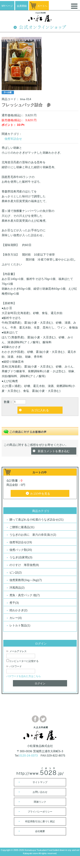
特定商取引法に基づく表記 (40, 821)
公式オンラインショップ (40, 28)
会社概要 (40, 831)
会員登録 (22, 5)
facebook (35, 718)
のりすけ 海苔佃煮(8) (24, 565)
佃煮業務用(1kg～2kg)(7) (25, 580)
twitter (43, 718)
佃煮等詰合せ (13, 138)
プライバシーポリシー (40, 811)
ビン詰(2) (15, 572)
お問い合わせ (40, 792)
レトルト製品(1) (19, 625)
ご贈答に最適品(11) (21, 527)
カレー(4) (15, 617)
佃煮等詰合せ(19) (20, 542)
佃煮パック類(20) (20, 549)
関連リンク (40, 801)
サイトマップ (40, 782)
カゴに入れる (40, 410)
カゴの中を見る (40, 493)
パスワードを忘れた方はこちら (23, 676)
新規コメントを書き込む (54, 451)
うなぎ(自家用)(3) (20, 557)
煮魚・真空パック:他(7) (24, 595)
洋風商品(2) (17, 587)
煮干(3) (14, 602)
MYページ (7, 5)
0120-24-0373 (28, 755)
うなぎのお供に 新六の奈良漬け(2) (32, 534)
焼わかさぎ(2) (18, 610)
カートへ (42, 5)
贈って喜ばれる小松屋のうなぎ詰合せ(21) (36, 519)
